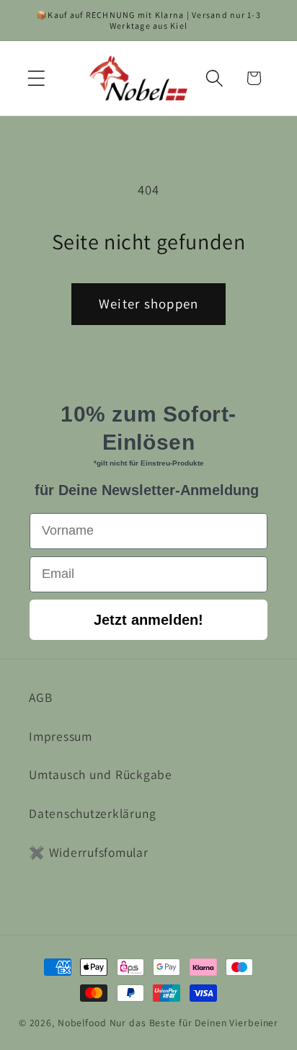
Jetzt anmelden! (148, 620)
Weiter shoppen (149, 303)
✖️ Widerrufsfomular (88, 852)
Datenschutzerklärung (92, 813)
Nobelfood (82, 1022)
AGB (40, 697)
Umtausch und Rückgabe (100, 774)
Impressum (60, 736)
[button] (36, 78)
